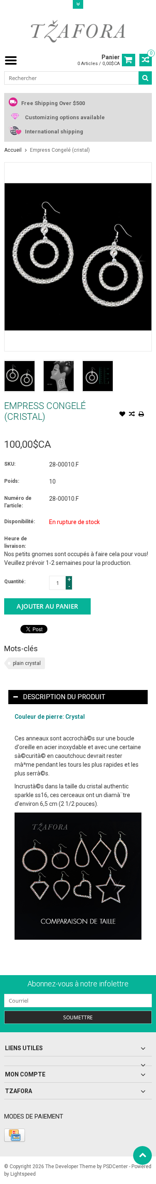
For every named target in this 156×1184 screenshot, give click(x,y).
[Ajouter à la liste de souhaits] (122, 415)
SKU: (9, 464)
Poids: (11, 481)
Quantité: (14, 581)
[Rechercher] (145, 78)
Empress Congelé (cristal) (60, 150)
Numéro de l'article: (18, 502)
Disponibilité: (19, 521)
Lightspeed (23, 1174)
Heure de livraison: (15, 542)
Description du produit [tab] (64, 697)
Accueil (13, 150)
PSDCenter (115, 1166)
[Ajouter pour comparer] (132, 415)
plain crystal (27, 663)
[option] (19, 376)
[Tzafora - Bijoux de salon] (78, 31)
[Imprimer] (141, 415)
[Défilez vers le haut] (142, 1155)
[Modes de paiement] (14, 1135)
